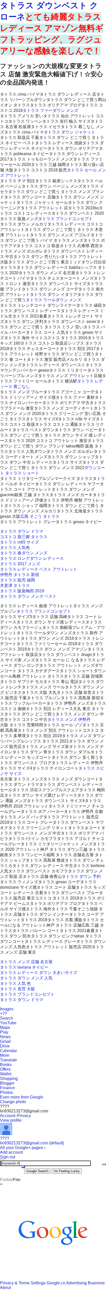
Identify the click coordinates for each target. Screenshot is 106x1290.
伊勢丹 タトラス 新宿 (19, 574)
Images (6, 1009)
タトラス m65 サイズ (19, 542)
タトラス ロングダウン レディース (32, 558)
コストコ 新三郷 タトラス (23, 537)
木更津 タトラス (15, 585)
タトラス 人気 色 (15, 983)
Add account (11, 1152)
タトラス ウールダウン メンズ (53, 300)
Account (7, 1115)
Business (96, 1283)
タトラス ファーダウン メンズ (50, 110)
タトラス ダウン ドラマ (21, 531)
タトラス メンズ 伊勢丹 (69, 719)
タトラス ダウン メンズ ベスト (28, 596)
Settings (38, 1283)
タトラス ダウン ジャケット (69, 132)
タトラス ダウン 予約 (81, 876)
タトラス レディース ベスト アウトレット (38, 569)
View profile (11, 1120)
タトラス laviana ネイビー (24, 967)
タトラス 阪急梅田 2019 (22, 591)
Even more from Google (21, 1097)
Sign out (7, 1157)
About (5, 1287)
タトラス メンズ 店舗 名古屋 (26, 962)
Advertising (76, 1283)
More (4, 1055)
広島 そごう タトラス (39, 516)
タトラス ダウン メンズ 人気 (26, 978)
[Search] (104, 1164)
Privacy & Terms (15, 1283)
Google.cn (56, 1283)
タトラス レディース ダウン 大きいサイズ (38, 972)
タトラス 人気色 (15, 547)
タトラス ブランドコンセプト (65, 219)
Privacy (24, 1115)
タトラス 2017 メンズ (20, 564)
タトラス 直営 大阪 (17, 989)
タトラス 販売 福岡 (17, 580)
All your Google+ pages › (22, 1147)
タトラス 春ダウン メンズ (23, 553)
